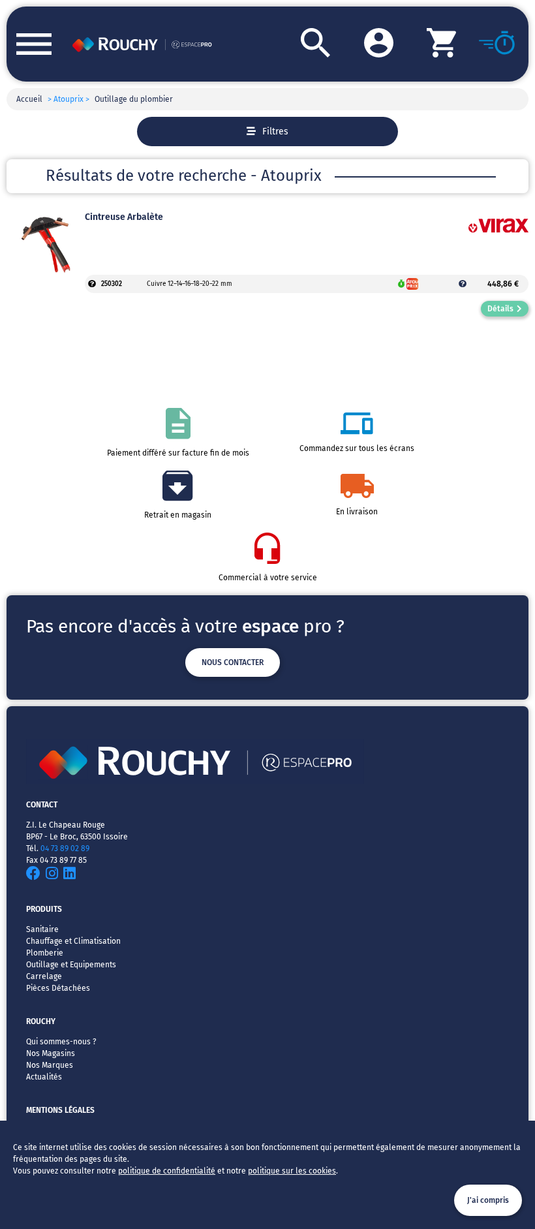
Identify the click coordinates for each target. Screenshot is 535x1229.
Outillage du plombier (134, 99)
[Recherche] (299, 44)
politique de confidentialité (166, 1170)
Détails (500, 308)
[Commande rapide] (487, 44)
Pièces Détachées (58, 988)
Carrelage (44, 976)
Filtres (275, 131)
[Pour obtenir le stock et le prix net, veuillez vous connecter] (92, 284)
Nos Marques (49, 1065)
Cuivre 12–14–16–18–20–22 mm (189, 284)
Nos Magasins (50, 1053)
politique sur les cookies (292, 1170)
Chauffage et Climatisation (73, 941)
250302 (111, 284)
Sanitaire (42, 929)
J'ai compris (488, 1200)
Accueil (29, 99)
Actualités (44, 1076)
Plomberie (44, 952)
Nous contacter (233, 662)
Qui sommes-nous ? (61, 1041)
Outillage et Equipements (71, 964)
